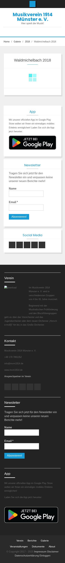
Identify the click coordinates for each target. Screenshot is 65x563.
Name (12, 188)
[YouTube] (19, 245)
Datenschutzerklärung (27, 555)
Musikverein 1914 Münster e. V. (33, 16)
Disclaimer (53, 551)
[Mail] (34, 245)
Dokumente (38, 546)
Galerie (45, 540)
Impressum (40, 551)
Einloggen (45, 555)
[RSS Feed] (42, 245)
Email (13, 202)
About (52, 546)
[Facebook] (27, 245)
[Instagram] (12, 245)
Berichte (32, 540)
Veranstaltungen (19, 546)
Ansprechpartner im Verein (17, 376)
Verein (19, 540)
